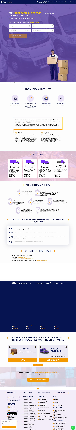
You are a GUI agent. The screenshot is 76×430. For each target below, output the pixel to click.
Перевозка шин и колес (28, 423)
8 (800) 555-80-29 (21, 257)
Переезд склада (42, 402)
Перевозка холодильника (29, 407)
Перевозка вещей (27, 399)
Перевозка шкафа (27, 408)
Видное (56, 328)
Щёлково (43, 328)
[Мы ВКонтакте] (14, 404)
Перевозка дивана (28, 410)
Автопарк (56, 399)
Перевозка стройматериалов (30, 401)
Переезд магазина (43, 404)
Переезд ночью (42, 405)
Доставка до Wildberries (59, 428)
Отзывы (56, 401)
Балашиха (15, 325)
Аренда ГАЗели (42, 410)
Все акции (38, 365)
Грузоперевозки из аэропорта (45, 416)
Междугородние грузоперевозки (46, 419)
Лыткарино (29, 326)
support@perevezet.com (27, 258)
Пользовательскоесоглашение (12, 419)
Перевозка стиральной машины (30, 414)
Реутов (28, 328)
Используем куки (6, 421)
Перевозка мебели (28, 398)
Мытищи (43, 326)
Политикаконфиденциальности (12, 417)
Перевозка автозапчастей (29, 418)
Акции (55, 398)
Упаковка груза (57, 414)
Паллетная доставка (58, 426)
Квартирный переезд (43, 398)
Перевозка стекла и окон (29, 411)
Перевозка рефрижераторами (60, 417)
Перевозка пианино (28, 404)
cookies (3, 424)
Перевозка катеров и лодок (30, 420)
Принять (9, 427)
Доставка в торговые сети (60, 425)
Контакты (56, 402)
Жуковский (43, 325)
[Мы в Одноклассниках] (11, 404)
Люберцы (15, 326)
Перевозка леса (27, 421)
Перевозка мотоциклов (29, 424)
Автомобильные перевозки (44, 413)
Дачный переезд (42, 399)
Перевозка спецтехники (29, 426)
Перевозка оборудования (29, 413)
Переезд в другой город (44, 407)
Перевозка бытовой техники (30, 405)
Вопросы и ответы (58, 405)
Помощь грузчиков (37, 30)
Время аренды (13, 30)
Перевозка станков (28, 427)
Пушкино (57, 326)
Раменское (15, 328)
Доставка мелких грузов (59, 423)
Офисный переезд (43, 401)
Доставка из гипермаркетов (60, 422)
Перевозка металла (28, 402)
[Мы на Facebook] (9, 404)
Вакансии (56, 404)
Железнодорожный (31, 325)
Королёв (57, 325)
